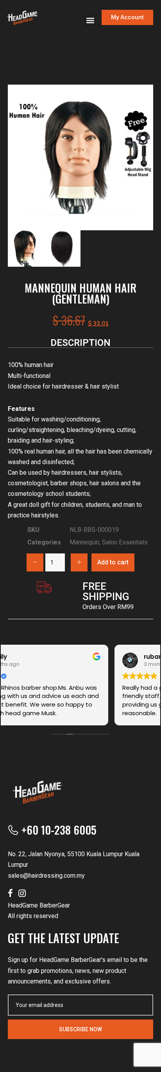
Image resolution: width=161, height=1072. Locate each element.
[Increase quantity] (79, 562)
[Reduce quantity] (35, 562)
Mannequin (84, 542)
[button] (90, 20)
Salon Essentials (125, 542)
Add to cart (113, 562)
